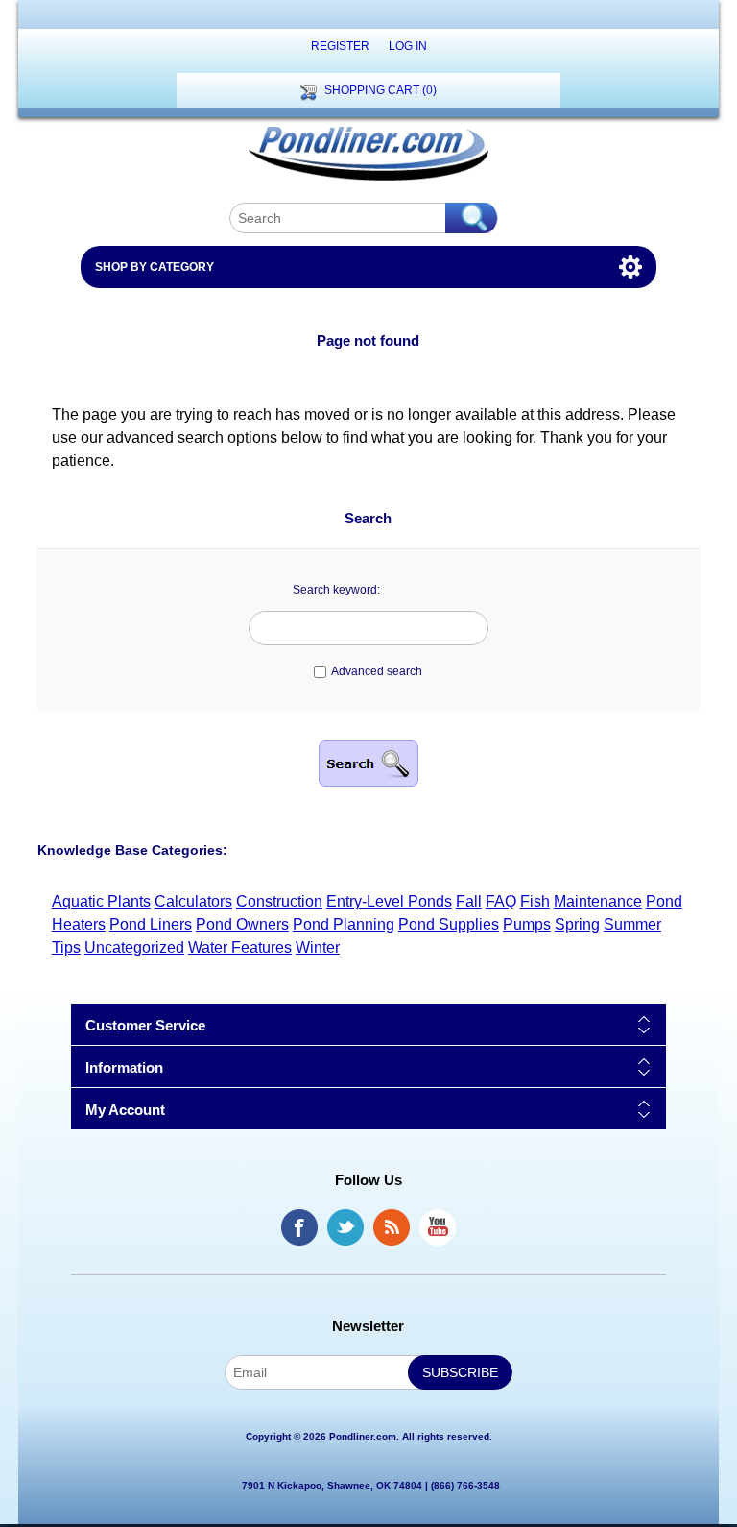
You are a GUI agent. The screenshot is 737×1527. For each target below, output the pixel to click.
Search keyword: (336, 589)
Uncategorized (134, 947)
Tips (66, 947)
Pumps (527, 924)
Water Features (240, 947)
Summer (632, 924)
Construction (279, 901)
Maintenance (598, 901)
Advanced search (376, 671)
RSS (391, 1227)
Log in (408, 46)
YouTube (437, 1227)
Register (340, 46)
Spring (577, 924)
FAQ (501, 901)
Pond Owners (242, 924)
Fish (535, 901)
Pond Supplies (448, 924)
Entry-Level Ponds (389, 901)
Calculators (193, 901)
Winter (318, 947)
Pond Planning (343, 924)
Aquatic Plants (101, 901)
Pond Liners (150, 924)
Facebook (299, 1227)
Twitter (345, 1227)
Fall (469, 901)
